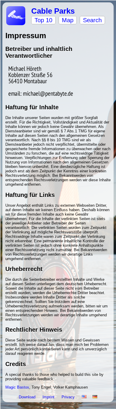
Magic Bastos (17, 387)
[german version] (95, 397)
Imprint (49, 397)
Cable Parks (53, 11)
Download (28, 397)
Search (92, 20)
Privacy (69, 397)
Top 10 (43, 20)
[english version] (84, 397)
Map (67, 20)
